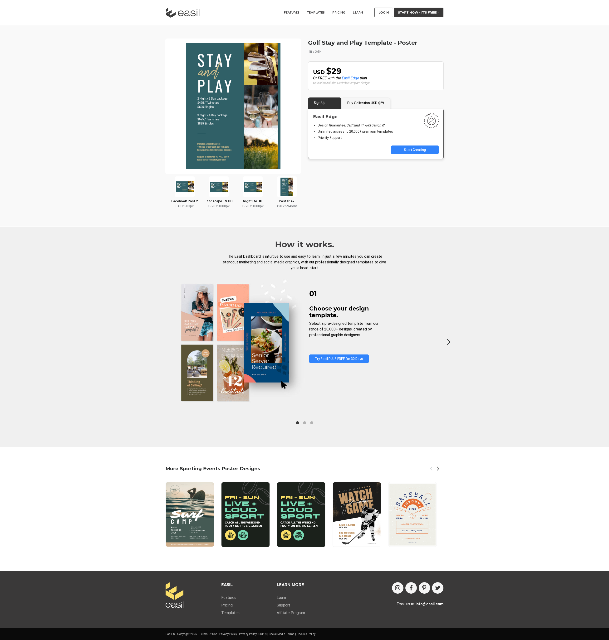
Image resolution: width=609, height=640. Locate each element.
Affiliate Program (291, 613)
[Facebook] (411, 588)
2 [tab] (304, 423)
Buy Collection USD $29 (365, 103)
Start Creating (415, 150)
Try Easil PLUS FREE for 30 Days (339, 359)
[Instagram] (397, 588)
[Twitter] (437, 588)
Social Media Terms (282, 634)
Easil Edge (350, 78)
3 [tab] (311, 423)
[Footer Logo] (174, 595)
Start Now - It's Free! (418, 12)
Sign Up (319, 103)
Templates (230, 613)
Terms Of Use (208, 634)
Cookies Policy (306, 634)
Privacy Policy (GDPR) (253, 634)
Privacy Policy (228, 634)
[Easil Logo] (184, 13)
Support (283, 605)
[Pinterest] (424, 588)
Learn (358, 12)
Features (228, 597)
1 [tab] (297, 423)
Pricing (338, 12)
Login (383, 12)
